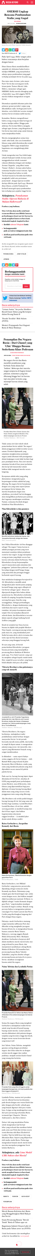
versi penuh (24, 1236)
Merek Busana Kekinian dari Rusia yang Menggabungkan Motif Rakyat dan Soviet (16, 1213)
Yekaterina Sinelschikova (21, 355)
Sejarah (17, 21)
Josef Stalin (21, 254)
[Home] (3, 2)
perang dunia (8, 254)
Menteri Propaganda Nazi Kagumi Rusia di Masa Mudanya (16, 326)
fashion (15, 1196)
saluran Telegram (17, 225)
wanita (6, 1196)
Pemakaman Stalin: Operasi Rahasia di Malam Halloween (15, 199)
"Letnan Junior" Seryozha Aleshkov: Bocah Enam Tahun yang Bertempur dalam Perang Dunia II (17, 311)
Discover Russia (17, 352)
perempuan (7, 1202)
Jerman (6, 259)
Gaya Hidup (25, 1196)
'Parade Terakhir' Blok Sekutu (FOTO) (14, 320)
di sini (13, 1252)
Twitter (23, 53)
